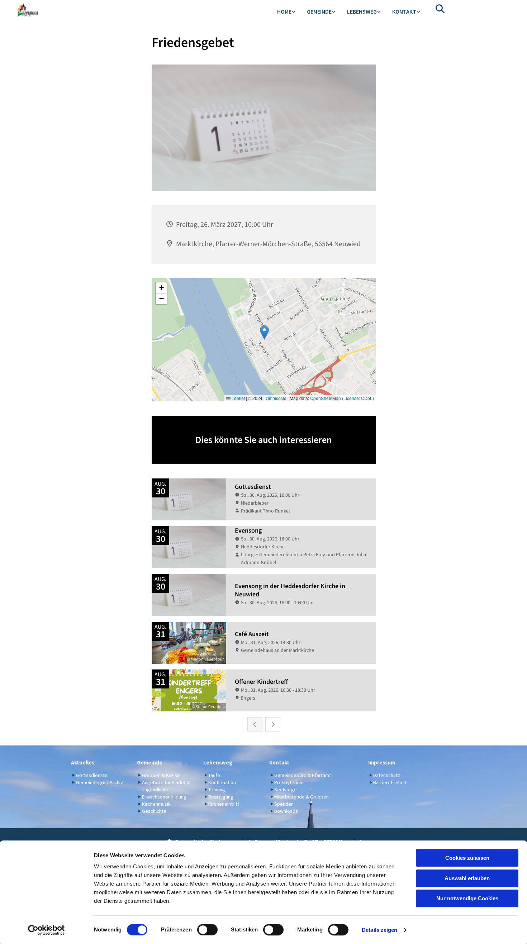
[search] (440, 8)
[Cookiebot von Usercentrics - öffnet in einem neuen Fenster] (46, 930)
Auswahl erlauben (467, 878)
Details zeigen (379, 930)
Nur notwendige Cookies (467, 898)
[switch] (207, 929)
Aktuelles (82, 762)
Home (284, 11)
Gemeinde (319, 11)
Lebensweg (362, 11)
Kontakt (404, 11)
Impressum (381, 762)
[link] (286, 12)
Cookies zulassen (467, 858)
